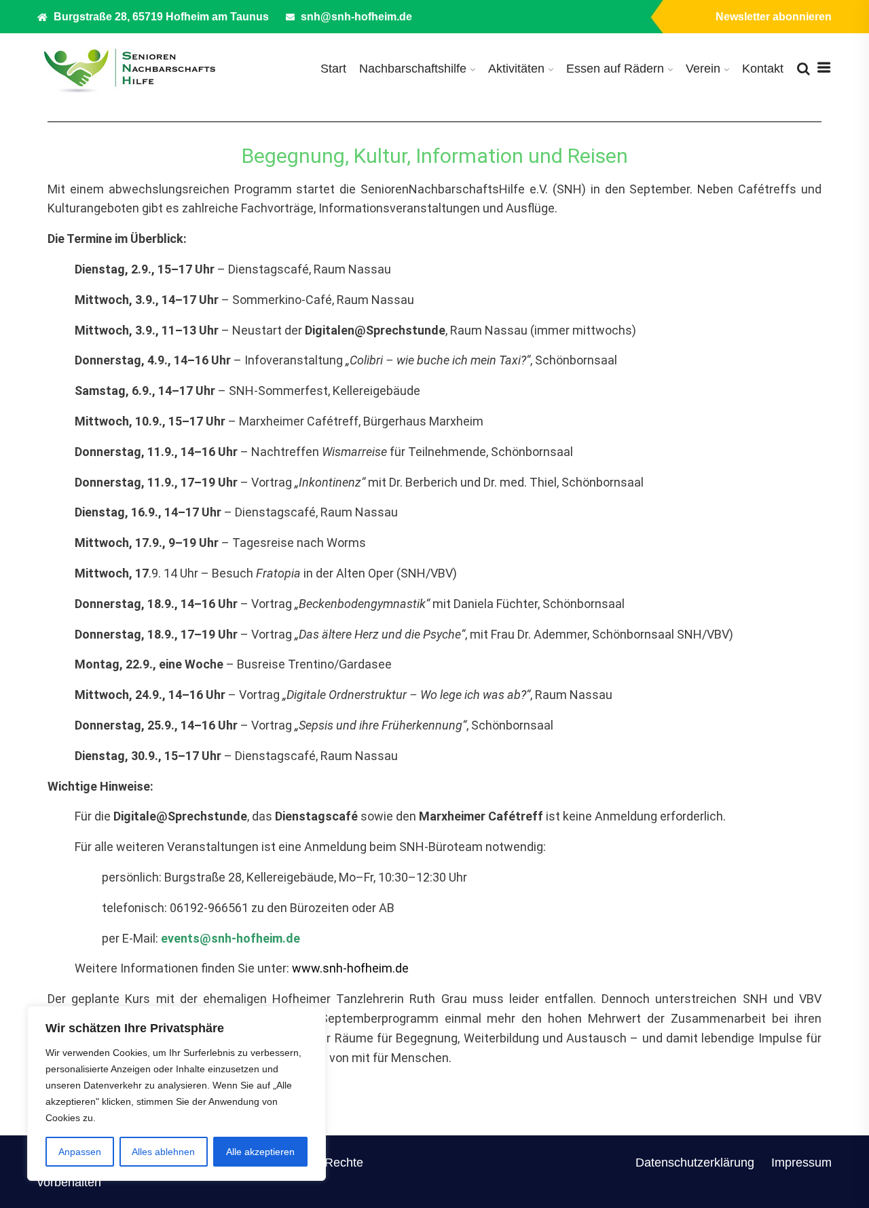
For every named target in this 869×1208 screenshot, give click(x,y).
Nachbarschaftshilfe (412, 68)
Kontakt (762, 68)
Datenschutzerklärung (694, 1162)
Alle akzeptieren (260, 1151)
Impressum (801, 1162)
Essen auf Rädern (615, 68)
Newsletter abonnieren (774, 16)
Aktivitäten (516, 68)
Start (333, 68)
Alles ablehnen (163, 1151)
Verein (703, 68)
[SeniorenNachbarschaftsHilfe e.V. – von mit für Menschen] (129, 68)
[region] (176, 1093)
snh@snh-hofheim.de (355, 16)
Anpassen (79, 1151)
